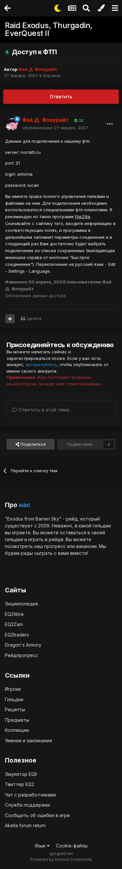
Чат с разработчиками (30, 794)
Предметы (17, 720)
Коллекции (17, 730)
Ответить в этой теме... (44, 409)
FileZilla (82, 216)
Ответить (61, 96)
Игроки (13, 689)
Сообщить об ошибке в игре (37, 815)
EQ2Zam (14, 624)
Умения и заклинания (28, 740)
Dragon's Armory (23, 645)
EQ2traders (17, 634)
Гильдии (14, 699)
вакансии (86, 546)
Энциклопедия (21, 603)
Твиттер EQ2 (19, 784)
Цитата (34, 318)
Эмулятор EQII (21, 774)
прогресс (55, 546)
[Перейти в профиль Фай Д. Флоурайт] (11, 124)
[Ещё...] (109, 124)
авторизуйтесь (41, 364)
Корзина (52, 75)
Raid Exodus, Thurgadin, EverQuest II (48, 29)
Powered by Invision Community (61, 859)
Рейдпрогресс (21, 655)
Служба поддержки (27, 805)
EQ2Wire (14, 614)
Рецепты (15, 709)
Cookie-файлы (72, 845)
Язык (41, 845)
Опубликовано (55, 127)
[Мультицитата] (10, 318)
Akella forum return (25, 825)
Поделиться (32, 444)
